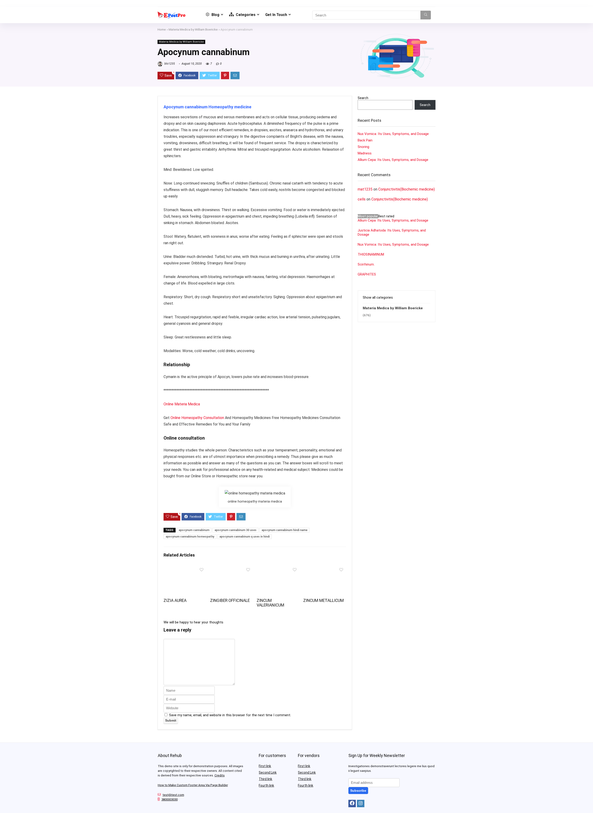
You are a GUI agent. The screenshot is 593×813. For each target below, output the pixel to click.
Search (363, 98)
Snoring (363, 147)
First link (265, 766)
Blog (215, 15)
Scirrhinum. (366, 264)
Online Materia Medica (182, 404)
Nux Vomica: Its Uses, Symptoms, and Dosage (393, 134)
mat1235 (365, 189)
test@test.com (173, 795)
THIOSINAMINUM (371, 254)
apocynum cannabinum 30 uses (235, 530)
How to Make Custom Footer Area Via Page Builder (193, 785)
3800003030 (169, 799)
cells (362, 199)
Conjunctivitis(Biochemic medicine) (406, 189)
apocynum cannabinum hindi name (284, 530)
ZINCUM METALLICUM (323, 600)
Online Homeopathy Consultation (197, 418)
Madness (365, 153)
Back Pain (365, 140)
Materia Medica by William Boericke (193, 29)
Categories (245, 15)
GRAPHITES (367, 274)
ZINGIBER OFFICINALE (230, 600)
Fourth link (266, 785)
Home (162, 29)
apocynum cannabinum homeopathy (190, 536)
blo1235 (169, 63)
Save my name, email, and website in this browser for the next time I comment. (230, 715)
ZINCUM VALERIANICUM (270, 602)
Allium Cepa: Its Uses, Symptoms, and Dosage (393, 160)
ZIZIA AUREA (175, 600)
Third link (265, 779)
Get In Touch (276, 15)
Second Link (268, 772)
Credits (219, 775)
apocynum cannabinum (194, 530)
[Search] (425, 15)
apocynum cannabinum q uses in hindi (244, 536)
